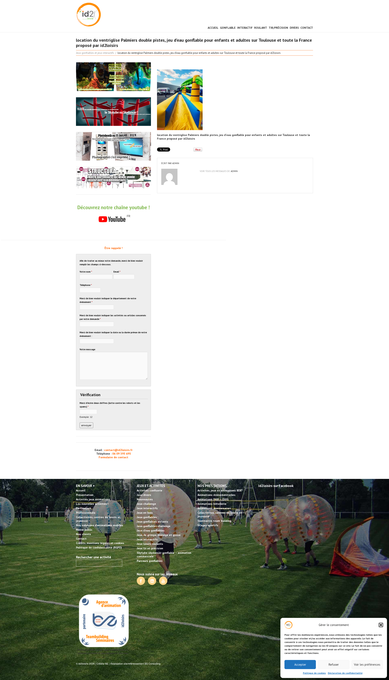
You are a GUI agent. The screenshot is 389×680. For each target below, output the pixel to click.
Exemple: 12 (86, 416)
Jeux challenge (146, 504)
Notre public (84, 529)
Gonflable (228, 27)
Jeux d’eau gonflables (151, 530)
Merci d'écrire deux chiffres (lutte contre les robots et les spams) (110, 405)
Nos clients (83, 534)
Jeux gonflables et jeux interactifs (95, 53)
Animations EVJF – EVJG (213, 499)
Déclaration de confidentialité (345, 673)
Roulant (260, 27)
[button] (381, 625)
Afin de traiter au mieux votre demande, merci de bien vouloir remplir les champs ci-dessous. (111, 262)
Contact (306, 27)
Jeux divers (144, 495)
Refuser (334, 664)
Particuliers (83, 508)
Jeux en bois (145, 513)
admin (175, 163)
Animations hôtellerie (212, 504)
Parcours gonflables (149, 561)
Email (116, 271)
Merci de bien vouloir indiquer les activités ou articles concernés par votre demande (113, 317)
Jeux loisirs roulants (150, 544)
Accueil (213, 27)
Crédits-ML (102, 663)
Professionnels (85, 513)
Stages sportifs (208, 525)
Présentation (84, 495)
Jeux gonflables (147, 517)
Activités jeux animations (93, 499)
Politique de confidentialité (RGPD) (99, 547)
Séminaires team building (214, 521)
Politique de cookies (314, 673)
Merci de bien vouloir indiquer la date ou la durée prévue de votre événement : (113, 334)
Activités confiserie (149, 490)
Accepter (300, 664)
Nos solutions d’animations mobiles (99, 525)
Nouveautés (145, 499)
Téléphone (86, 285)
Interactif (245, 27)
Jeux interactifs (147, 508)
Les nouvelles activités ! (92, 504)
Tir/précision (278, 27)
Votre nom (86, 271)
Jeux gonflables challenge (153, 526)
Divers (294, 27)
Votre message (87, 349)
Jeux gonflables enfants (152, 521)
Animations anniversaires (214, 508)
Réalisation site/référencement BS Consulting (135, 663)
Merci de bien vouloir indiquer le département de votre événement (108, 300)
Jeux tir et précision (150, 548)
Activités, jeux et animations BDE (220, 490)
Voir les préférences (367, 664)
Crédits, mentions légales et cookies (100, 543)
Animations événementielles (216, 495)
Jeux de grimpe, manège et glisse (159, 535)
